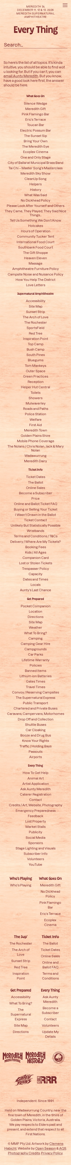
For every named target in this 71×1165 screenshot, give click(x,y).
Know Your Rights (35, 740)
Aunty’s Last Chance (35, 590)
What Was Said (35, 195)
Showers (35, 398)
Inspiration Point (35, 339)
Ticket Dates (35, 477)
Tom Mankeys (35, 365)
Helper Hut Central (35, 387)
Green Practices (35, 376)
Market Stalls (35, 826)
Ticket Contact (35, 520)
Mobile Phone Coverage (35, 441)
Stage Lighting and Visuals (35, 848)
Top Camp (35, 344)
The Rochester (35, 322)
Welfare (36, 419)
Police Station (35, 414)
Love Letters (35, 285)
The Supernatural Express (35, 697)
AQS (62, 1148)
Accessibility (35, 301)
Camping (35, 638)
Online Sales (35, 488)
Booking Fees (35, 547)
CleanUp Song (35, 179)
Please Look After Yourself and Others (35, 206)
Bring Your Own (36, 141)
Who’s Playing (21, 878)
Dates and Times (35, 579)
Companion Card (35, 558)
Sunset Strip (35, 312)
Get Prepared (35, 599)
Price (35, 498)
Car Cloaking (36, 730)
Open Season (45, 1148)
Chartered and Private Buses (35, 708)
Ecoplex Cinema (35, 152)
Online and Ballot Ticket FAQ (35, 504)
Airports (35, 757)
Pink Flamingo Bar (35, 114)
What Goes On (35, 96)
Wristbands (35, 531)
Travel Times (35, 687)
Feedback (35, 816)
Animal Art (35, 778)
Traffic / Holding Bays (35, 746)
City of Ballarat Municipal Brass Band (35, 163)
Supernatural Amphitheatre (35, 293)
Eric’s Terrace (35, 119)
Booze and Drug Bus (35, 735)
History (35, 189)
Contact (35, 800)
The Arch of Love (36, 317)
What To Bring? (35, 633)
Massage (35, 263)
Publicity (35, 832)
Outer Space (35, 371)
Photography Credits (24, 1153)
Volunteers (35, 859)
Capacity (35, 574)
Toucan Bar (35, 125)
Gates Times (35, 681)
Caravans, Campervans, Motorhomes (35, 713)
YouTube (35, 864)
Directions (35, 617)
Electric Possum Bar (35, 130)
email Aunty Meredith (21, 76)
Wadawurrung (35, 455)
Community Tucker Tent (35, 236)
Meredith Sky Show (35, 173)
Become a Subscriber (35, 493)
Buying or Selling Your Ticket (35, 509)
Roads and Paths (35, 408)
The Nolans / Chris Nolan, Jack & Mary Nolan (35, 448)
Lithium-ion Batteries (35, 676)
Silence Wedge (35, 103)
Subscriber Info (36, 853)
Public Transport (35, 703)
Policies (36, 665)
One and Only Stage (36, 157)
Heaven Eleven (35, 258)
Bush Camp (35, 349)
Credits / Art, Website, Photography (35, 805)
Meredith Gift (35, 109)
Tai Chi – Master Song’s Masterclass (35, 168)
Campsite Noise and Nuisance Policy (35, 274)
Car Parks (35, 654)
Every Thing (35, 765)
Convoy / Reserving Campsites (35, 692)
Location (35, 611)
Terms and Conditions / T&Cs (35, 536)
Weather (35, 627)
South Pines (35, 355)
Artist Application (35, 783)
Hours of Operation (35, 231)
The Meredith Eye (35, 146)
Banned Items (35, 670)
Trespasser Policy (35, 568)
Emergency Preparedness (36, 810)
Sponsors (35, 843)
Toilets (35, 392)
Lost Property (35, 821)
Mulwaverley (36, 403)
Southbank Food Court (35, 247)
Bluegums (35, 360)
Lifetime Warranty (36, 660)
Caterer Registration (35, 794)
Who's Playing (20, 885)
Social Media (35, 837)
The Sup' (20, 937)
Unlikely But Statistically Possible (36, 525)
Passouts (35, 751)
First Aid (35, 425)
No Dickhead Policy (35, 200)
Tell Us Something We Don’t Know (35, 220)
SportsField (35, 328)
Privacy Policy (52, 1153)
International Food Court (35, 242)
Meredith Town (35, 430)
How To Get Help (35, 773)
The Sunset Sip (35, 136)
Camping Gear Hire (35, 644)
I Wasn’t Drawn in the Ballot (35, 515)
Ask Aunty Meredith (35, 789)
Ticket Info (35, 469)
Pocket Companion (35, 606)
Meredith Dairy (35, 461)
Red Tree (35, 333)
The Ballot (35, 482)
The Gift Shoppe (35, 252)
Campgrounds (35, 649)
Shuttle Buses (35, 724)
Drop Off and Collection (35, 719)
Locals (35, 584)
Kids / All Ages (35, 552)
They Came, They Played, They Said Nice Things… (35, 213)
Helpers (35, 184)
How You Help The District (35, 279)
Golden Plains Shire (35, 435)
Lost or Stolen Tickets (35, 563)
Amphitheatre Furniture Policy (35, 269)
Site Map (35, 306)
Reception (36, 382)
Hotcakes (35, 226)
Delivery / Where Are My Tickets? (35, 541)
